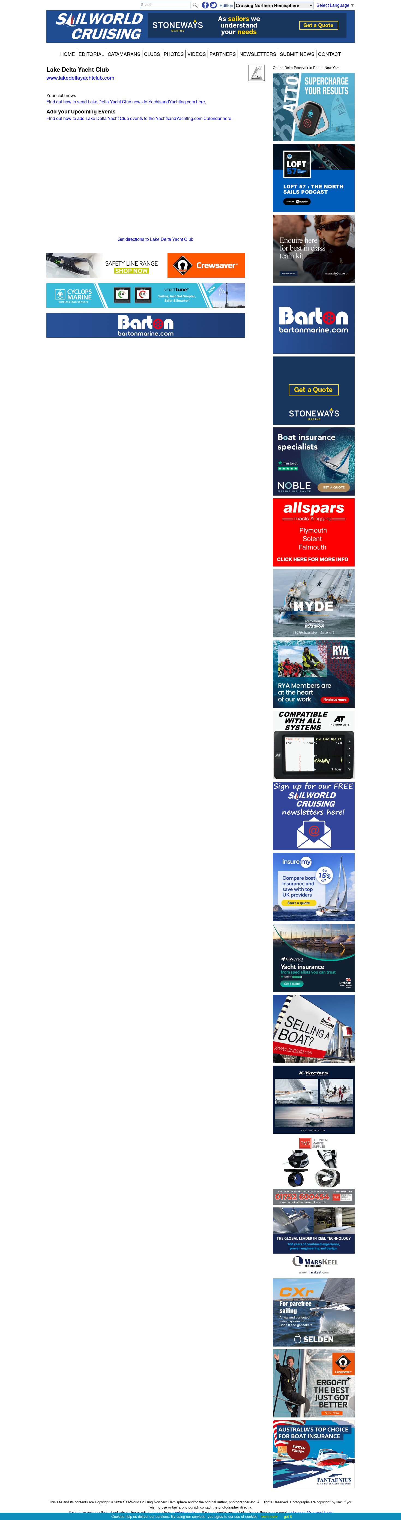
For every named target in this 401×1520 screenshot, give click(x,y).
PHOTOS (174, 53)
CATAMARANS (124, 53)
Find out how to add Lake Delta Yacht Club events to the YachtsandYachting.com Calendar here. (139, 118)
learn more (269, 1516)
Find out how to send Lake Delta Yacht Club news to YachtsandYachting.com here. (126, 101)
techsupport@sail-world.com (310, 1512)
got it (288, 1516)
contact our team (186, 1512)
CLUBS (152, 53)
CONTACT (329, 53)
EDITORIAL (91, 53)
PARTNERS (223, 53)
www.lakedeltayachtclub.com (80, 77)
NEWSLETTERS (258, 53)
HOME (67, 53)
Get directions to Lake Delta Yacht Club (155, 239)
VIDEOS (196, 53)
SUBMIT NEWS (297, 53)
